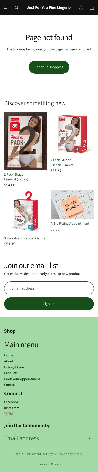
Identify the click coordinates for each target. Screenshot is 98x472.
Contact (10, 384)
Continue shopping (49, 67)
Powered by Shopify (70, 454)
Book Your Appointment (22, 379)
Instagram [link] (11, 408)
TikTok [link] (9, 413)
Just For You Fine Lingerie (41, 454)
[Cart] (91, 7)
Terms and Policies (49, 464)
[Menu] (6, 7)
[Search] (16, 7)
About (8, 361)
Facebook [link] (11, 402)
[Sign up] (88, 438)
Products (11, 373)
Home (8, 355)
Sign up (49, 303)
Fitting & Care (14, 367)
